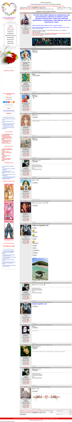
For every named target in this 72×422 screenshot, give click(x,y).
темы (50, 34)
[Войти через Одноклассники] (14, 102)
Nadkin (26, 113)
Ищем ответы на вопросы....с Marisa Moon (7, 152)
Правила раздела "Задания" (37, 35)
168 (32, 7)
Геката (26, 13)
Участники (48, 5)
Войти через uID (8, 99)
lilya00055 (25, 93)
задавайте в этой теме (9, 18)
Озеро (26, 201)
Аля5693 (25, 178)
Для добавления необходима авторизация (9, 94)
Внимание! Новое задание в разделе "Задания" (56, 33)
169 (33, 7)
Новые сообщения (42, 5)
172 (37, 7)
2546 (51, 302)
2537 (49, 72)
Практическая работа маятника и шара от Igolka (7, 138)
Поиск (60, 5)
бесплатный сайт (36, 420)
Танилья (25, 49)
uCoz (42, 420)
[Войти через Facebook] (6, 102)
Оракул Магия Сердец (8, 202)
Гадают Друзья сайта (6, 136)
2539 (49, 113)
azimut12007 (26, 367)
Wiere (26, 137)
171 (36, 7)
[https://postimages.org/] (40, 280)
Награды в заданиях (36, 32)
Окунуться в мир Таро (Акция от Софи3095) (6, 149)
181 (41, 7)
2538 (49, 93)
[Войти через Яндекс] (9, 102)
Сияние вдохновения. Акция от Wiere (7, 159)
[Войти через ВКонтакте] (4, 102)
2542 (49, 178)
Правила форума (54, 5)
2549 (50, 367)
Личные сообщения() (32, 5)
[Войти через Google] (11, 102)
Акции (3, 150)
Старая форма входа (9, 104)
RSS (63, 5)
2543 (49, 201)
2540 (49, 137)
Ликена (25, 302)
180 (40, 7)
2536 (51, 49)
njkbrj (26, 72)
